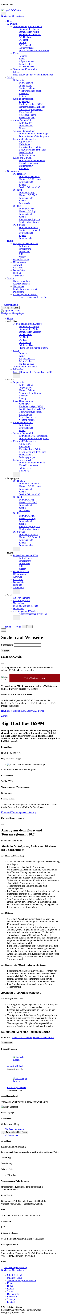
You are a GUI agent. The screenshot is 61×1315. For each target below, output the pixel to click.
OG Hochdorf (25, 37)
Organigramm (25, 85)
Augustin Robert (15, 1066)
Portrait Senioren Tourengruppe (33, 133)
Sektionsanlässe (26, 48)
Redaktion (24, 93)
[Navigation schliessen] (3, 13)
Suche (10, 1291)
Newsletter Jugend (27, 115)
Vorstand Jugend (26, 117)
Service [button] (10, 595)
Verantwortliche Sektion (30, 90)
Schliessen (7, 1043)
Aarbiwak (17, 265)
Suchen (5, 651)
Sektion (10, 77)
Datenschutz (13, 1294)
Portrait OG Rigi (26, 208)
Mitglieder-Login (11, 308)
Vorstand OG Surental (29, 230)
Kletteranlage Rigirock (29, 219)
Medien (22, 257)
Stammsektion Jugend (29, 29)
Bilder (22, 254)
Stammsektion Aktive (29, 32)
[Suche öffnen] (24, 626)
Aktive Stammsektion (23, 120)
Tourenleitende (26, 125)
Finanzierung (25, 249)
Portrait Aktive (26, 123)
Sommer (23, 56)
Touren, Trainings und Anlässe (27, 26)
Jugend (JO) (24, 101)
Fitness (22, 128)
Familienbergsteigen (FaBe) (32, 107)
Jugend (22, 184)
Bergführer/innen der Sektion (32, 149)
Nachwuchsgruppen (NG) (31, 109)
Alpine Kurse (25, 141)
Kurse (16, 53)
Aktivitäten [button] (12, 321)
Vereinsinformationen (29, 222)
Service (10, 278)
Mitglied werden (15, 1278)
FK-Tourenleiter (26, 66)
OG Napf (23, 40)
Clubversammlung (21, 281)
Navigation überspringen (12, 16)
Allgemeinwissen (27, 61)
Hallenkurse (24, 144)
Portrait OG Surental (28, 227)
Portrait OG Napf (27, 192)
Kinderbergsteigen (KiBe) (31, 104)
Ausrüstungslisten (21, 283)
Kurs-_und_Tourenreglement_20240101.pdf (33, 1037)
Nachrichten (18, 286)
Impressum (12, 1296)
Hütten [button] (10, 552)
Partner (10, 1288)
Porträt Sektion (26, 82)
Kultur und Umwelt (22, 157)
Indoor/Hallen (25, 64)
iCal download (11, 1135)
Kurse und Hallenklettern (25, 139)
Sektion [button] (10, 379)
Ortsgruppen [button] (13, 478)
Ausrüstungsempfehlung (15, 1267)
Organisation (19, 80)
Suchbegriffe (7, 645)
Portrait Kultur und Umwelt (32, 160)
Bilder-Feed (18, 72)
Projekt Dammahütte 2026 (25, 243)
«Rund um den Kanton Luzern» (34, 50)
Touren (7, 626)
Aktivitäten (12, 23)
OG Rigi (23, 42)
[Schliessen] (2, 824)
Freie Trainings (26, 152)
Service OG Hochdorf (29, 187)
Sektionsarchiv (26, 166)
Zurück (4, 716)
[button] (16, 376)
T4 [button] (14, 1175)
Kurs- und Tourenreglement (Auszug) (18, 812)
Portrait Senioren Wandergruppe (34, 136)
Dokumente (24, 251)
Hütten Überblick (21, 259)
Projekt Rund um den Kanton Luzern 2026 (33, 74)
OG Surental (25, 45)
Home (10, 21)
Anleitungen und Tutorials (25, 294)
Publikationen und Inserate (25, 289)
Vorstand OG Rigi (27, 211)
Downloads (24, 203)
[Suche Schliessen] (3, 630)
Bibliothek (24, 168)
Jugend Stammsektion (23, 99)
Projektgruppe (25, 246)
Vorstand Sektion (27, 88)
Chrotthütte (18, 275)
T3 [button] (8, 1175)
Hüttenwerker (19, 262)
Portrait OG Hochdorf (29, 176)
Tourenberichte (26, 238)
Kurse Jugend (25, 112)
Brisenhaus (18, 267)
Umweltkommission (28, 163)
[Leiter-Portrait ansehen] (33, 1058)
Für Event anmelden (14, 1129)
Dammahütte (19, 270)
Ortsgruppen (13, 171)
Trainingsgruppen (27, 155)
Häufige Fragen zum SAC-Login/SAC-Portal (22, 711)
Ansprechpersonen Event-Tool (33, 297)
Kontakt (11, 1302)
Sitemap (11, 1299)
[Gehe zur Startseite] (11, 10)
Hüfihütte (17, 273)
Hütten (10, 241)
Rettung (22, 96)
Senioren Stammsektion (24, 131)
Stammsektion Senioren (30, 34)
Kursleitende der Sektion (30, 147)
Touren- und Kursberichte (25, 69)
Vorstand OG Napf (28, 195)
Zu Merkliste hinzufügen (16, 1132)
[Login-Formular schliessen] (2, 663)
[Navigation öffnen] (30, 626)
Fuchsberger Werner (16, 1087)
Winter (22, 58)
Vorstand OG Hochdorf (30, 179)
